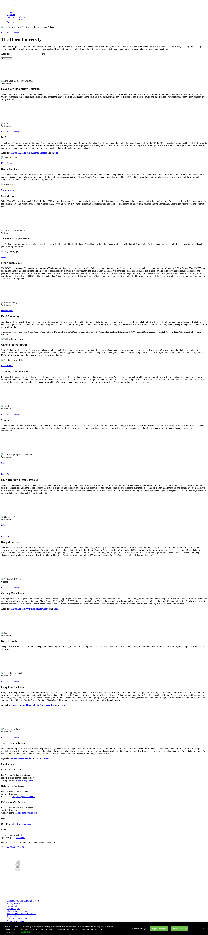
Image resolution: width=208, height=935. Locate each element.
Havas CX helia (33, 54)
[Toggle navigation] (14, 5)
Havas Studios (40, 153)
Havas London (18, 54)
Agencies (11, 14)
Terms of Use (13, 916)
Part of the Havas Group (18, 918)
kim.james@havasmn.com (23, 796)
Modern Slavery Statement (19, 911)
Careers (10, 17)
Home (9, 12)
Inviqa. (55, 153)
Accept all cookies (179, 928)
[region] (104, 928)
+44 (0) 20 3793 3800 (16, 847)
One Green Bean (47, 705)
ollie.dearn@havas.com (22, 824)
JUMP (14, 758)
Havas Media (52, 54)
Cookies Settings (139, 928)
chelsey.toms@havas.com (25, 813)
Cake (29, 153)
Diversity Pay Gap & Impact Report (23, 901)
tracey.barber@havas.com (25, 780)
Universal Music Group (37, 609)
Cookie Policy (13, 906)
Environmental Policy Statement (21, 913)
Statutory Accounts (15, 921)
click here (20, 837)
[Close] (203, 928)
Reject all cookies (159, 928)
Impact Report (13, 908)
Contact (10, 22)
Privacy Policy (13, 903)
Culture (22, 17)
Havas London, (18, 609)
